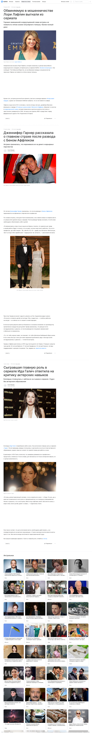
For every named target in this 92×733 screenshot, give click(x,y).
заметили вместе (41, 348)
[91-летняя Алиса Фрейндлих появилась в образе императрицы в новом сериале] (78, 698)
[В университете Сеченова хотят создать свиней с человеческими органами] (57, 719)
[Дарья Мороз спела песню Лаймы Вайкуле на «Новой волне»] (78, 719)
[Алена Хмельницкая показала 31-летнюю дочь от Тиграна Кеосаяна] (78, 569)
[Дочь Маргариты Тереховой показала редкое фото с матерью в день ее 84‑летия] (57, 569)
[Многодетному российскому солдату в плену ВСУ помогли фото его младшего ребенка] (57, 591)
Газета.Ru (18, 7)
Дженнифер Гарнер (16, 211)
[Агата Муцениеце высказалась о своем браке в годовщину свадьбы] (57, 676)
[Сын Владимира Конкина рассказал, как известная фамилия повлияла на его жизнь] (78, 591)
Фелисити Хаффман (37, 107)
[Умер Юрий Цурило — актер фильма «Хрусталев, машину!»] (35, 698)
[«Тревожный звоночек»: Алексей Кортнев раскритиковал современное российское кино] (35, 569)
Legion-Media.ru (18, 61)
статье (45, 538)
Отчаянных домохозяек (23, 107)
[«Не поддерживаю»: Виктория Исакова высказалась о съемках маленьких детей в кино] (14, 612)
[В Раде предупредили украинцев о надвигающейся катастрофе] (14, 634)
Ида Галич (13, 446)
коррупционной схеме (11, 109)
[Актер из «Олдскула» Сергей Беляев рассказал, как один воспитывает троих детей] (78, 634)
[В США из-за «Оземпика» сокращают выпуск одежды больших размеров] (35, 634)
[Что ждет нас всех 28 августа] (14, 719)
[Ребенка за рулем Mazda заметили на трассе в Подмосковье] (35, 719)
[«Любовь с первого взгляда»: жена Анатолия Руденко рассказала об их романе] (35, 591)
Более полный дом (45, 68)
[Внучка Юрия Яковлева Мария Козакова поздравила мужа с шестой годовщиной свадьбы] (14, 676)
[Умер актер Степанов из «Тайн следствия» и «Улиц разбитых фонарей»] (57, 698)
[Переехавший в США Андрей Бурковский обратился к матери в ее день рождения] (14, 569)
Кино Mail (19, 129)
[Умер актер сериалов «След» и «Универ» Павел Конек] (57, 612)
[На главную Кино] (5, 1)
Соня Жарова (11, 150)
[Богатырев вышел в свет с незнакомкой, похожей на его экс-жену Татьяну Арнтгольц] (14, 591)
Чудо (5, 448)
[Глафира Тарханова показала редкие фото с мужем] (35, 655)
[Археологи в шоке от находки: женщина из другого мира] (78, 655)
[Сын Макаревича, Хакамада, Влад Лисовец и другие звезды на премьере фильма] (35, 612)
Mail (2, 732)
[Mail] (2, 1)
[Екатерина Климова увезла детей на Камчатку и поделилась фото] (14, 655)
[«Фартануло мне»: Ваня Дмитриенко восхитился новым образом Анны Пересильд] (57, 655)
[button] (30, 169)
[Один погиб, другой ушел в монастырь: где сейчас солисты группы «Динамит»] (57, 634)
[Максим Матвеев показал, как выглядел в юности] (14, 698)
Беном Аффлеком (47, 211)
